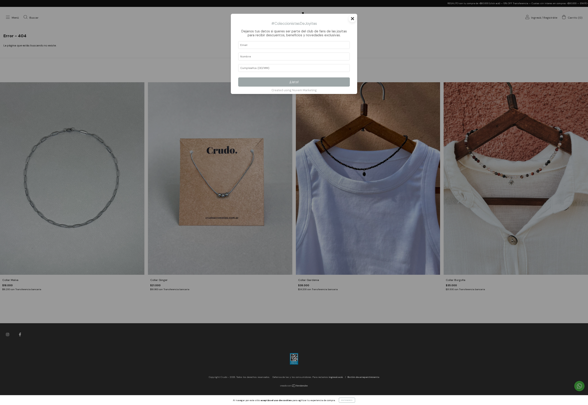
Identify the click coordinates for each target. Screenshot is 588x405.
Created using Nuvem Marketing (294, 90)
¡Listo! (294, 82)
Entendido (347, 400)
